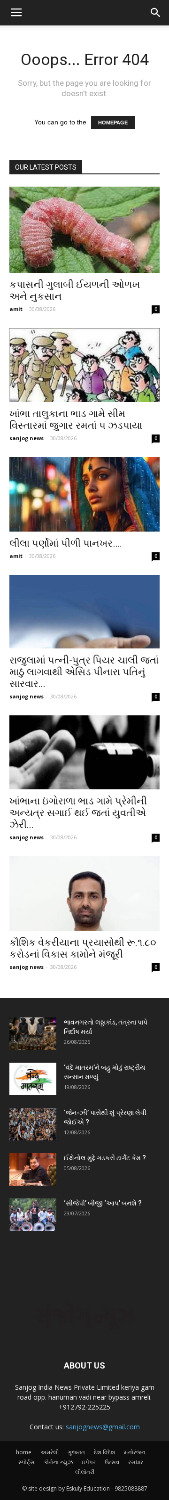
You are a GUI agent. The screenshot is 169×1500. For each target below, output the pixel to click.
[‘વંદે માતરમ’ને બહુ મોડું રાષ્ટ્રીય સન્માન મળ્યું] (32, 1079)
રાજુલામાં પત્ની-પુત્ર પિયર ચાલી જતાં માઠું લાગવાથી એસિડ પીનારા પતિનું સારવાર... (84, 672)
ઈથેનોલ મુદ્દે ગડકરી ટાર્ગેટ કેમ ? (105, 1158)
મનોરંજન (135, 1452)
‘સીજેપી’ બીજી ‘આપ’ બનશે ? (103, 1203)
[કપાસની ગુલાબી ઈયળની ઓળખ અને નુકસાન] (84, 230)
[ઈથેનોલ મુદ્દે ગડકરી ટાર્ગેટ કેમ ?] (32, 1169)
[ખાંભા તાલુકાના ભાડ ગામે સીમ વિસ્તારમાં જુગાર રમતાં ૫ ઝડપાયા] (84, 365)
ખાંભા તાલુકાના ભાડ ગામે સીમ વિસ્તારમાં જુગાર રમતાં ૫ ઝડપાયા (75, 419)
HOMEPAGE (113, 122)
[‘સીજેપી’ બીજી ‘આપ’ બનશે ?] (32, 1214)
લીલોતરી (84, 1472)
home (23, 1452)
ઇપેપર (89, 1462)
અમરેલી (49, 1452)
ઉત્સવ (112, 1462)
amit (16, 308)
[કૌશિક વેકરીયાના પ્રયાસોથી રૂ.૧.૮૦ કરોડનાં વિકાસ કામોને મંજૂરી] (84, 893)
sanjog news (26, 438)
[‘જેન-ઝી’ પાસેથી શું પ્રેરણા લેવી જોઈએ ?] (32, 1124)
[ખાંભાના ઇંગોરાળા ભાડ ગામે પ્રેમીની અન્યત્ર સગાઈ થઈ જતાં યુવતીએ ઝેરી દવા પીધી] (84, 752)
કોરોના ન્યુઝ (58, 1462)
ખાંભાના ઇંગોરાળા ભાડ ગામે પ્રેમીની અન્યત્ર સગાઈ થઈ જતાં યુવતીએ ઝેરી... (78, 812)
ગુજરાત (76, 1452)
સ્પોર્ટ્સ (26, 1462)
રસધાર (135, 1462)
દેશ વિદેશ (104, 1452)
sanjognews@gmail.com (103, 1426)
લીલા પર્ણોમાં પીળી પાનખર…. (65, 543)
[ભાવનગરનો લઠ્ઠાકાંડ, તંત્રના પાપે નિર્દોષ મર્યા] (32, 1033)
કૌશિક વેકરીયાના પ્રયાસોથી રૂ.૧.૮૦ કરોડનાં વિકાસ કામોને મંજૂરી (82, 948)
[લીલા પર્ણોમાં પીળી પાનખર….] (84, 494)
